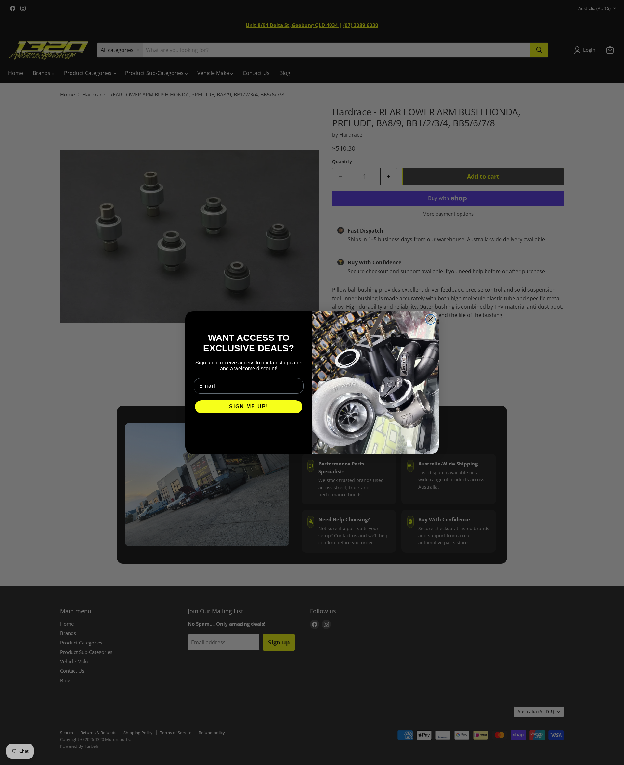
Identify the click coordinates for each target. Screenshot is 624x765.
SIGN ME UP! (248, 406)
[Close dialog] (431, 319)
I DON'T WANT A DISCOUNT (248, 426)
